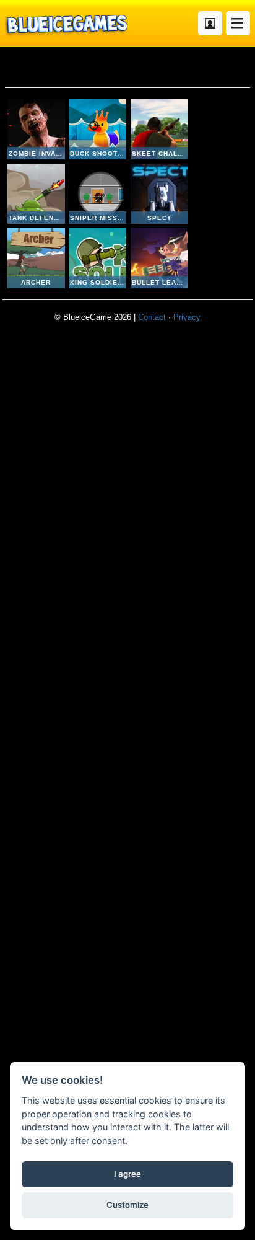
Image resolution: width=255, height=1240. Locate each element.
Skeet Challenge (159, 129)
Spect (159, 194)
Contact (152, 317)
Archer (36, 258)
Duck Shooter (98, 129)
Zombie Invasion (36, 129)
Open (238, 23)
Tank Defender (36, 194)
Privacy (187, 317)
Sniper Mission (98, 194)
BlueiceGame (66, 23)
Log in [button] (210, 23)
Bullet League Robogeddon (159, 258)
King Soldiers (98, 258)
